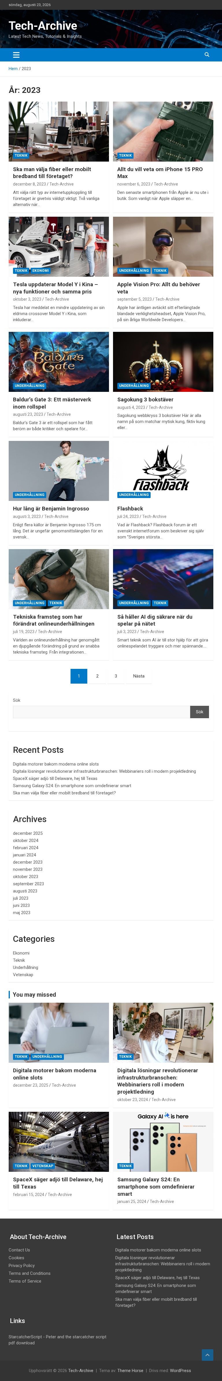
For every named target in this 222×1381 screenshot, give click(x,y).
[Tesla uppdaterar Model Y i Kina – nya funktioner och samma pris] (58, 246)
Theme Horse (130, 1370)
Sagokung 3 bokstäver (145, 399)
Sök (16, 700)
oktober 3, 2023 (27, 299)
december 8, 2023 (29, 184)
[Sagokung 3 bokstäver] (163, 362)
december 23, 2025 (30, 1085)
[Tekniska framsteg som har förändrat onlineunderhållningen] (58, 579)
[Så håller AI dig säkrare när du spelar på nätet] (163, 579)
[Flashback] (163, 471)
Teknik (21, 156)
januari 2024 (24, 855)
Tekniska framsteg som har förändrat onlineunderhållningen (54, 620)
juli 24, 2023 (128, 516)
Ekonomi (40, 271)
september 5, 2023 (134, 299)
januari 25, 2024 (131, 1201)
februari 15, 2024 (28, 1194)
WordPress (180, 1370)
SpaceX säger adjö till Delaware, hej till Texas (55, 778)
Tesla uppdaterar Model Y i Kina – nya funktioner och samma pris (55, 288)
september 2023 (28, 883)
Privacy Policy (22, 1265)
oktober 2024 (25, 840)
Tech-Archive (43, 26)
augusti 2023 (25, 891)
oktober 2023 (25, 876)
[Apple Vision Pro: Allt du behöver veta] (163, 246)
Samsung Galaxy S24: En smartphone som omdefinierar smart (72, 785)
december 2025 (27, 833)
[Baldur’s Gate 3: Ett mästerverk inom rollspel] (58, 362)
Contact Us (19, 1250)
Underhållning (134, 271)
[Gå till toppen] (207, 1355)
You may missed (34, 994)
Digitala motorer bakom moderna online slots (56, 764)
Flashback (130, 508)
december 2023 (27, 862)
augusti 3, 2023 (27, 516)
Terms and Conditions (30, 1273)
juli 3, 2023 (126, 631)
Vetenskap (23, 974)
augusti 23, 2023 (28, 414)
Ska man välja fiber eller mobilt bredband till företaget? (52, 173)
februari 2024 (25, 847)
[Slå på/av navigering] (16, 54)
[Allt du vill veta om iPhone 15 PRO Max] (163, 131)
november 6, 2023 (133, 184)
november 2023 (27, 869)
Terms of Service (25, 1281)
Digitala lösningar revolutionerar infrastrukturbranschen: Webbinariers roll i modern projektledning (104, 771)
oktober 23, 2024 (132, 1099)
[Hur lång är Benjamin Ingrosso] (58, 471)
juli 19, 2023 (23, 631)
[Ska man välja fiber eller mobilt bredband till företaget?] (58, 131)
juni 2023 (21, 905)
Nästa (139, 676)
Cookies (16, 1257)
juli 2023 (20, 898)
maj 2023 (21, 912)
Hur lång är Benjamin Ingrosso (51, 508)
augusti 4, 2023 (131, 407)
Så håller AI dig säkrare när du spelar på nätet (155, 620)
